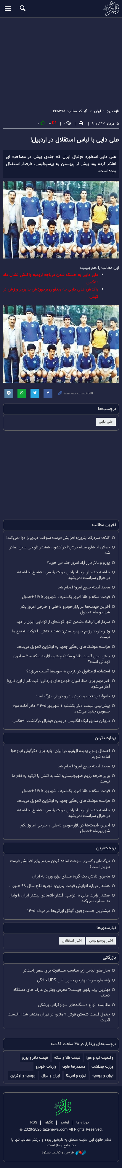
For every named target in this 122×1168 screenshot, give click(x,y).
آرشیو (65, 1123)
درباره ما (82, 1123)
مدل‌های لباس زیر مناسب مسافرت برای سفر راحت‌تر (66, 970)
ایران (97, 111)
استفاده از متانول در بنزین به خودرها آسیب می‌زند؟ (68, 671)
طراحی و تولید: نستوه (58, 1153)
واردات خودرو (46, 1067)
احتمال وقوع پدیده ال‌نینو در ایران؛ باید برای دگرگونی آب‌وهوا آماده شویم (60, 754)
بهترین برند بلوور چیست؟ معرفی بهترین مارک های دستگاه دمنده (61, 992)
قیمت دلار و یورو (35, 1058)
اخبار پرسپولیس (101, 941)
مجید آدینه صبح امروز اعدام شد (84, 587)
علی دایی (106, 422)
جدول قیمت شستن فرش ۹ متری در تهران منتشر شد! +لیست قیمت (59, 1017)
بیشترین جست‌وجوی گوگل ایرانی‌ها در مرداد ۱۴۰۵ (68, 910)
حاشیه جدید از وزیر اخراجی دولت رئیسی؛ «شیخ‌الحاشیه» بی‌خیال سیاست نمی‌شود (63, 575)
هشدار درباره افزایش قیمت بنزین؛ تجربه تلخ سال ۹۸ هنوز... (59, 886)
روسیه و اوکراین (22, 1075)
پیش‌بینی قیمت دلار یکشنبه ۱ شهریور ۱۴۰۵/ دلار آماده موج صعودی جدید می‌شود (61, 708)
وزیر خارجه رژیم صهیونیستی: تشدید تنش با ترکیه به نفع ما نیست (61, 634)
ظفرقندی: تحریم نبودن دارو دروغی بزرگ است (72, 696)
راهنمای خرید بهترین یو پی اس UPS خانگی (73, 980)
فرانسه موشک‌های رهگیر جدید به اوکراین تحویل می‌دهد (63, 646)
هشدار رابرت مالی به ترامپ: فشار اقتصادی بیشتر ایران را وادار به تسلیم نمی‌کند (60, 898)
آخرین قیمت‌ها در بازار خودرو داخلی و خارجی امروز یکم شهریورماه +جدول (65, 609)
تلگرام (49, 1123)
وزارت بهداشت (102, 1067)
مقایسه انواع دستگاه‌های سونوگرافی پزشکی (74, 1005)
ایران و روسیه (102, 1075)
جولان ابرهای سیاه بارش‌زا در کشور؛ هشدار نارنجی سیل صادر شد (59, 550)
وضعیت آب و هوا (99, 1058)
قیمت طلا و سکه (67, 1058)
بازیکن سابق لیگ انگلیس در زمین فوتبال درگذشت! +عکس (61, 721)
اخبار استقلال (72, 941)
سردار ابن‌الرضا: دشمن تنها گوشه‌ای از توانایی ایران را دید (63, 621)
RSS (33, 1123)
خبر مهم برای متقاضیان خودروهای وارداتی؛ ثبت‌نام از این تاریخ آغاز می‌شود (58, 683)
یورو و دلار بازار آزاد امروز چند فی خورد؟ (78, 562)
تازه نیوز (61, 8)
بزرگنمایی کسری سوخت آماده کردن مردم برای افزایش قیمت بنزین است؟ (60, 864)
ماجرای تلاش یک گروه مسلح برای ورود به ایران (71, 876)
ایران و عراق (50, 1075)
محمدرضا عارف (73, 1067)
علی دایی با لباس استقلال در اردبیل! (74, 140)
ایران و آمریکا (76, 1075)
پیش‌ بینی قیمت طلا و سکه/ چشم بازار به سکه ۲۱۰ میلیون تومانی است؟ (61, 659)
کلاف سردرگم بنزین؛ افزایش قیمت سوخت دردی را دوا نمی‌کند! (58, 537)
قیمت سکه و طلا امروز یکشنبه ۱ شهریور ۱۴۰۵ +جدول (66, 596)
